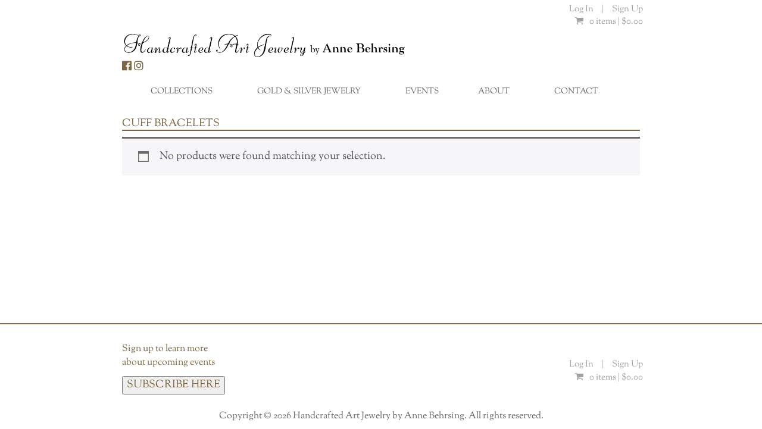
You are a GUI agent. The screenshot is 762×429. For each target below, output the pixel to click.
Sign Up (627, 9)
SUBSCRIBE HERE (173, 385)
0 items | (616, 21)
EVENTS (422, 92)
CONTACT (576, 92)
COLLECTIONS (188, 95)
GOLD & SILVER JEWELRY (315, 95)
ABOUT (500, 95)
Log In (582, 9)
